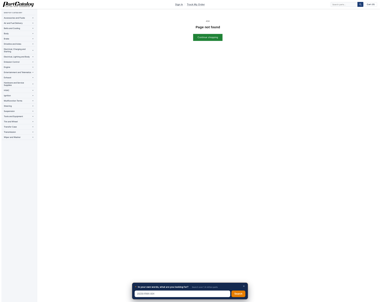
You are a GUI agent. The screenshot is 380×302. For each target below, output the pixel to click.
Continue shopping (208, 37)
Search (238, 293)
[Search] (360, 4)
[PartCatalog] (18, 4)
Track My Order (196, 4)
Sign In (179, 4)
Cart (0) (371, 4)
